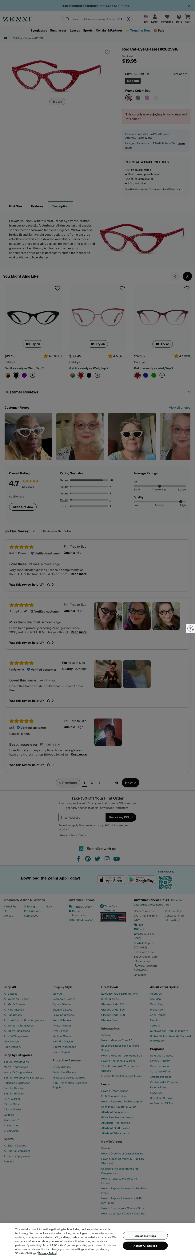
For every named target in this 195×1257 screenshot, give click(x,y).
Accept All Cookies (145, 1245)
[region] (97, 1240)
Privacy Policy (47, 1253)
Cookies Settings (145, 1235)
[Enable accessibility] (190, 628)
